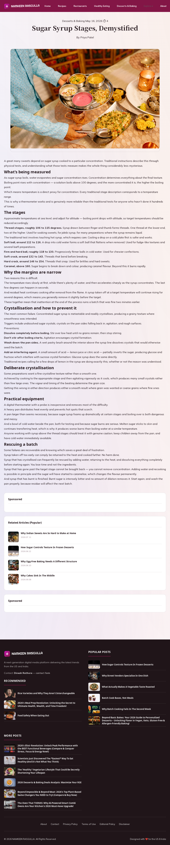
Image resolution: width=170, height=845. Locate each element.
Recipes (62, 6)
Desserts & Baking (126, 6)
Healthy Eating (102, 6)
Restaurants (80, 6)
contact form (43, 673)
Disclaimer (124, 824)
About (163, 6)
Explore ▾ (148, 6)
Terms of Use (89, 824)
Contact (55, 824)
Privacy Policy (70, 824)
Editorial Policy (107, 824)
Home (47, 6)
